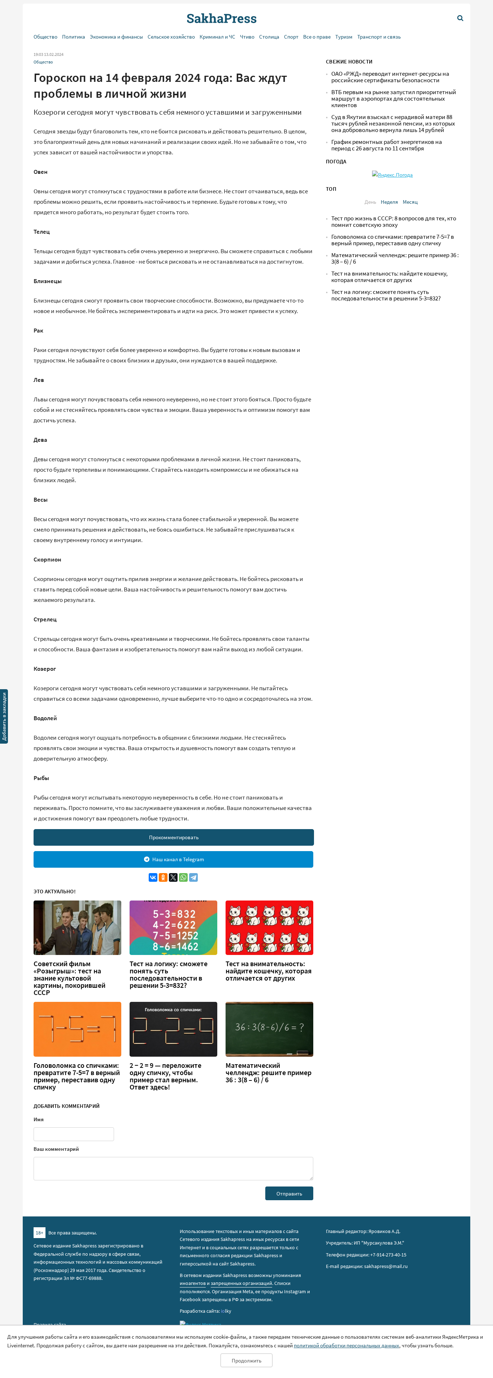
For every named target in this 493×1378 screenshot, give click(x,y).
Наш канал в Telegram (178, 859)
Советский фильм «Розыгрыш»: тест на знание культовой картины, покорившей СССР (69, 978)
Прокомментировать (173, 837)
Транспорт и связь (379, 36)
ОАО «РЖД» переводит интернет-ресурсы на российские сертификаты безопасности (390, 77)
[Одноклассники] (163, 877)
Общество (45, 36)
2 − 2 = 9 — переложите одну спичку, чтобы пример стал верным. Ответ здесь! (165, 1076)
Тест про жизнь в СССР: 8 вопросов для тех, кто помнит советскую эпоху (393, 222)
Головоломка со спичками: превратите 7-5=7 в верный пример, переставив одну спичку (77, 1076)
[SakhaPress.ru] (4, 717)
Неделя (389, 201)
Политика (73, 36)
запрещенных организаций (241, 1283)
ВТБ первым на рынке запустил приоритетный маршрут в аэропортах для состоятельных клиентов (393, 98)
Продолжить (246, 1360)
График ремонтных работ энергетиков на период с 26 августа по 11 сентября (386, 145)
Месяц (410, 201)
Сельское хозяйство (171, 36)
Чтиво (247, 36)
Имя (39, 1119)
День (370, 201)
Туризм (344, 36)
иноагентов (193, 1283)
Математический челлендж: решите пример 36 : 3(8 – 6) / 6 (268, 1072)
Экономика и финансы (116, 36)
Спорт (291, 36)
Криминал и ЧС (217, 36)
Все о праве (317, 36)
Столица (269, 36)
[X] (173, 877)
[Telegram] (193, 877)
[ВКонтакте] (153, 877)
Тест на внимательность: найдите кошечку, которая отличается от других (269, 970)
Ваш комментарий (56, 1148)
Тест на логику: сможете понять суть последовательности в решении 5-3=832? (169, 974)
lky (226, 1311)
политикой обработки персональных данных (346, 1345)
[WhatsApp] (183, 877)
